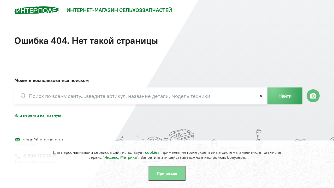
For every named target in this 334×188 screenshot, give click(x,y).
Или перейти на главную (37, 115)
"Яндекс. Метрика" (120, 157)
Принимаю (167, 173)
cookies (152, 152)
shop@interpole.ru (43, 140)
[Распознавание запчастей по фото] (313, 95)
